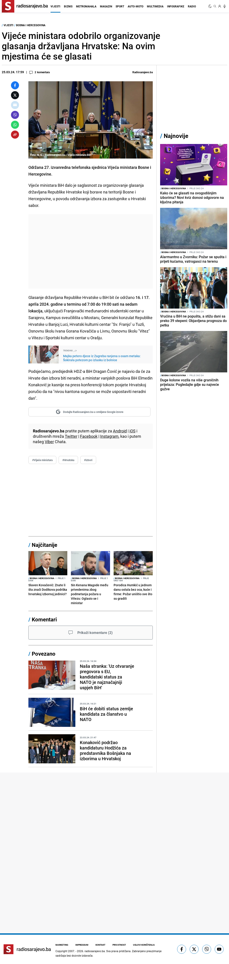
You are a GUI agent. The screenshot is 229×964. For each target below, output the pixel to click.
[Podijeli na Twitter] (15, 95)
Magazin (106, 6)
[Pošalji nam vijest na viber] (206, 949)
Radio (192, 6)
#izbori (88, 460)
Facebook (89, 436)
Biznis (68, 6)
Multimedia (155, 6)
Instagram (109, 436)
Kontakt (100, 944)
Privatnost (119, 944)
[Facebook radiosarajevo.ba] (181, 949)
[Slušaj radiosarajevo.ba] (224, 6)
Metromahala (86, 6)
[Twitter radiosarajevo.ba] (194, 949)
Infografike (175, 6)
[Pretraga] (214, 6)
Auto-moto (135, 6)
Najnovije (176, 136)
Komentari (44, 619)
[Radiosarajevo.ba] (27, 949)
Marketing (61, 944)
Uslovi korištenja (144, 944)
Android (120, 431)
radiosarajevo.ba (95, 951)
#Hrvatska (68, 460)
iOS (132, 431)
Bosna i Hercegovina (30, 25)
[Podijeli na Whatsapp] (15, 125)
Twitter (71, 436)
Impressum (81, 944)
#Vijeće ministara (42, 460)
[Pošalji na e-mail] (15, 105)
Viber (49, 441)
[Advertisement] (90, 251)
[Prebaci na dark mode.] (210, 6)
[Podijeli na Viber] (15, 115)
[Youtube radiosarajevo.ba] (219, 949)
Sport (120, 6)
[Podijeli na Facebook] (15, 85)
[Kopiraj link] (15, 135)
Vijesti (55, 6)
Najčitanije (44, 544)
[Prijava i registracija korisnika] (219, 6)
